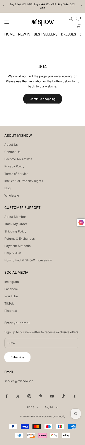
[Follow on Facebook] (6, 396)
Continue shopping (43, 99)
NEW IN (24, 34)
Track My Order (15, 224)
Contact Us (12, 152)
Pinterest (10, 310)
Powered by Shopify (53, 416)
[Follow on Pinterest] (40, 396)
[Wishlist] (78, 18)
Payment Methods (17, 246)
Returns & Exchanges (19, 238)
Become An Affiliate (18, 159)
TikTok (9, 303)
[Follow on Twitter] (18, 396)
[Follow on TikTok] (63, 396)
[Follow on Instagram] (29, 396)
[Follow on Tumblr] (74, 396)
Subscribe (17, 357)
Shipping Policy (15, 231)
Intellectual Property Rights (23, 181)
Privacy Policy (14, 166)
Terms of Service (16, 174)
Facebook (11, 289)
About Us (11, 144)
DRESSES (68, 34)
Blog (7, 188)
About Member (15, 216)
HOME (9, 34)
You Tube (11, 296)
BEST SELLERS (46, 34)
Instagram (11, 282)
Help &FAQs (12, 253)
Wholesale (11, 195)
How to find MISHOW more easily (28, 260)
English (49, 407)
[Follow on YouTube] (52, 396)
